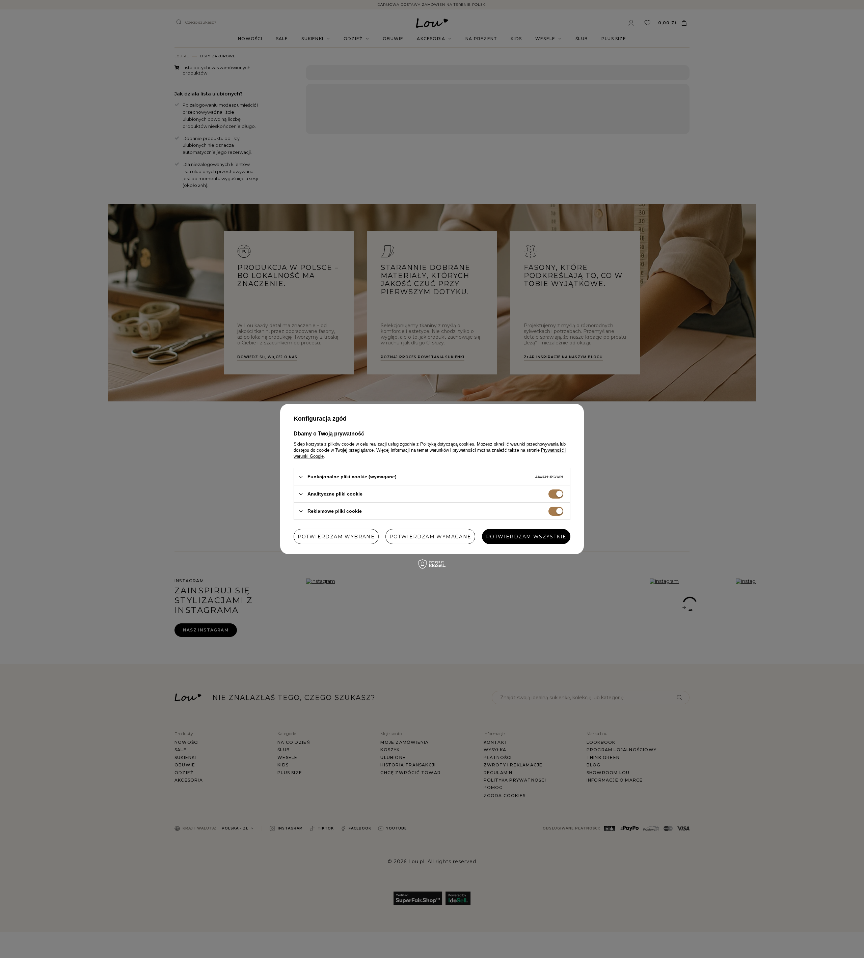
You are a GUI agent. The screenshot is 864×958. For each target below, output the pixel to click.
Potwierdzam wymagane (430, 536)
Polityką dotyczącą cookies (447, 444)
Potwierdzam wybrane (336, 536)
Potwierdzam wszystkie (526, 536)
